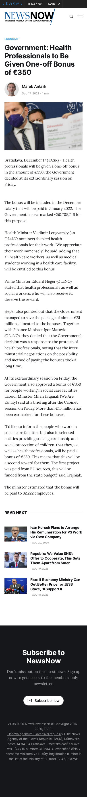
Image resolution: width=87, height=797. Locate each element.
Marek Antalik (34, 86)
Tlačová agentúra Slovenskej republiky (35, 734)
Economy (11, 39)
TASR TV (54, 4)
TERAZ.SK (34, 4)
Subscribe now (47, 700)
